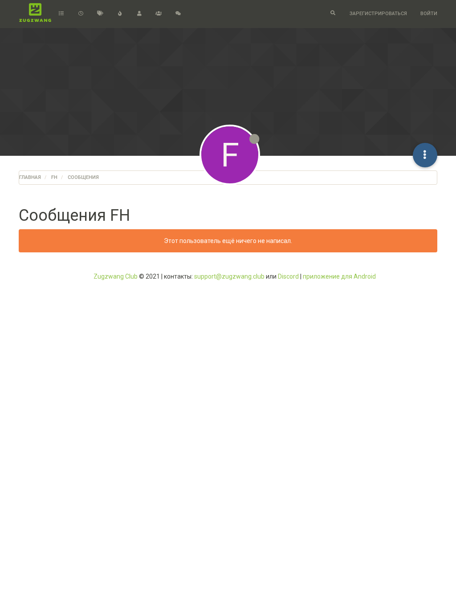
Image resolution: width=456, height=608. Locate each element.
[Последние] (80, 14)
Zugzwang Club (116, 276)
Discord (288, 276)
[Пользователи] (139, 14)
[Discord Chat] (178, 14)
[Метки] (100, 14)
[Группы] (158, 14)
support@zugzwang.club (229, 276)
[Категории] (61, 14)
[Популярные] (120, 14)
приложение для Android (339, 276)
